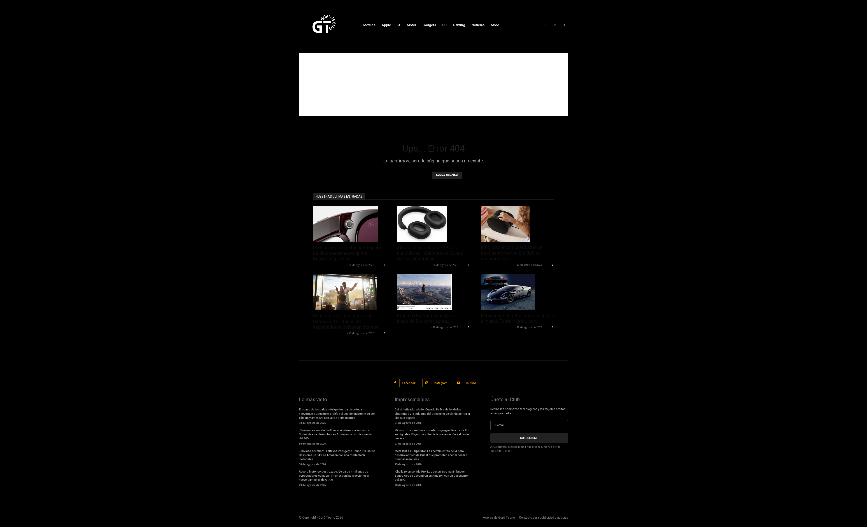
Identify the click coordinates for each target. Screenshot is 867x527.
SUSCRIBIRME (529, 438)
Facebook (409, 383)
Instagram (440, 383)
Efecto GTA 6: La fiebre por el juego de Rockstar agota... (427, 318)
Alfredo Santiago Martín (329, 265)
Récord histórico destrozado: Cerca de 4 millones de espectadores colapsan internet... (347, 321)
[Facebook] (545, 25)
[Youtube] (458, 383)
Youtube (471, 383)
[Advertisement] (433, 84)
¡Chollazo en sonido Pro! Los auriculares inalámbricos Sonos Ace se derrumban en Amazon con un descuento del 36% (335, 434)
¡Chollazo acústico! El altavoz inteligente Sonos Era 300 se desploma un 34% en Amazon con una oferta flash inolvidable (337, 455)
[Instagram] (555, 25)
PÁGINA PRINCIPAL (447, 175)
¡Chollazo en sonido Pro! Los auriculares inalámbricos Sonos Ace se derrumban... (430, 253)
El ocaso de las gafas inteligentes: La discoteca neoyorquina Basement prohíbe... (348, 253)
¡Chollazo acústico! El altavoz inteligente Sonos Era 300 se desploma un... (512, 253)
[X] (564, 25)
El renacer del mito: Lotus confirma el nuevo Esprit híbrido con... (517, 318)
